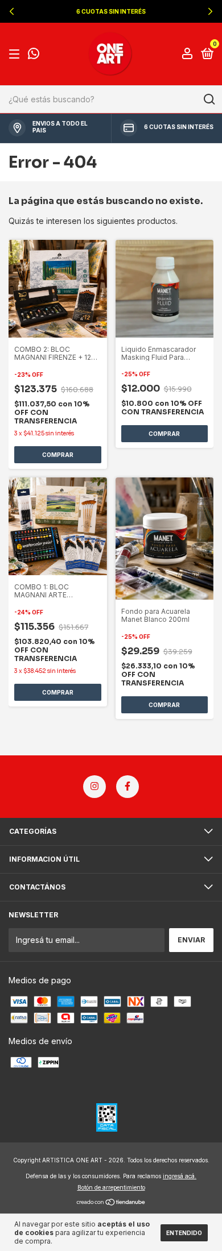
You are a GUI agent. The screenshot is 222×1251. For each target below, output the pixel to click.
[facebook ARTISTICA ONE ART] (127, 786)
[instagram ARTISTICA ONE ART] (94, 786)
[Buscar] (208, 99)
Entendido (184, 1232)
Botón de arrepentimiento (111, 1187)
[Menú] (16, 54)
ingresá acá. (179, 1176)
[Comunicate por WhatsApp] (33, 55)
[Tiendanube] (111, 1203)
